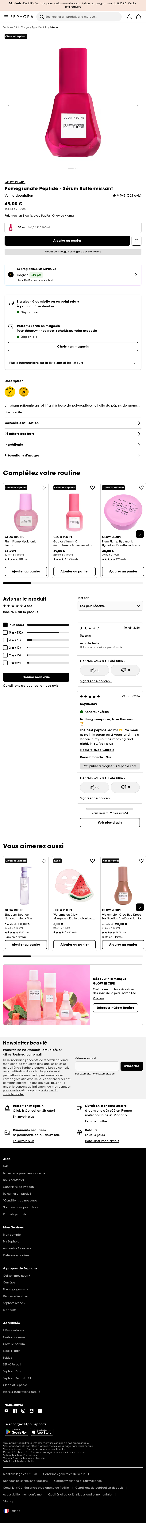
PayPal (46, 215)
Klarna (69, 215)
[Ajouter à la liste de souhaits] (44, 488)
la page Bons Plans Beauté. (78, 1446)
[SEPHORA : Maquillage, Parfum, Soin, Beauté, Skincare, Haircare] (22, 16)
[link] (36, 677)
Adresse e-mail (85, 1058)
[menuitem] (129, 16)
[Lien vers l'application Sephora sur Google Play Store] (16, 1431)
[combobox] (110, 605)
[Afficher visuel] (73, 103)
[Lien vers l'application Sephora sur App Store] (41, 1431)
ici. (88, 1443)
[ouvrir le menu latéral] (6, 17)
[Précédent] (8, 106)
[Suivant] (137, 106)
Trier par (83, 598)
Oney (56, 215)
